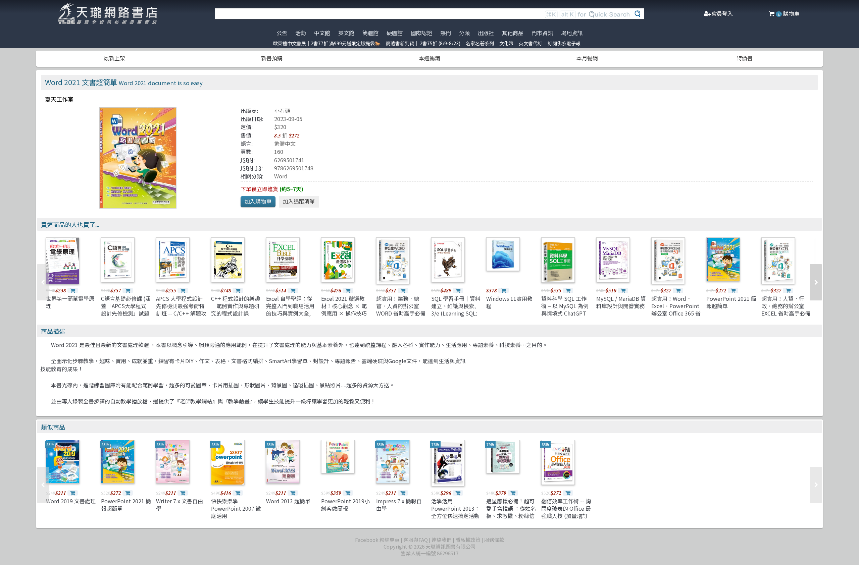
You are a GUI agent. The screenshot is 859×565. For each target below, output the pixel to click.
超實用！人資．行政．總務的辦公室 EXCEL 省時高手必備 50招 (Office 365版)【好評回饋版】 (785, 313)
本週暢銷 (429, 58)
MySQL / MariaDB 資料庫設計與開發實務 (621, 302)
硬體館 (395, 33)
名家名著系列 (480, 43)
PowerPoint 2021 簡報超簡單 (731, 302)
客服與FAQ (415, 539)
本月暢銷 (587, 58)
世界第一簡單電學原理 (70, 302)
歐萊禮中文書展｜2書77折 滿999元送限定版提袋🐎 (327, 43)
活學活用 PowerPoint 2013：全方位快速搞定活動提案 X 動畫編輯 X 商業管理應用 (455, 516)
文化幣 (506, 43)
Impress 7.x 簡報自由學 (399, 504)
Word (281, 176)
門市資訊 (542, 33)
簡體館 (370, 33)
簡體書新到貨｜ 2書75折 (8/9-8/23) (423, 43)
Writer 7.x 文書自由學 (179, 504)
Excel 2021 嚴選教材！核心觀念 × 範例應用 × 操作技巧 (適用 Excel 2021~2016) (344, 313)
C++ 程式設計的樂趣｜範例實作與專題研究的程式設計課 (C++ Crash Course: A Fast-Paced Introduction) (235, 317)
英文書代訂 (530, 43)
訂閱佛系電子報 (564, 43)
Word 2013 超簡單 (288, 501)
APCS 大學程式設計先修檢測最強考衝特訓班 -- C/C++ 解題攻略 (181, 309)
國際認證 (421, 33)
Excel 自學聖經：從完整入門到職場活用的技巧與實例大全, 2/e (290, 309)
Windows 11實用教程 (509, 302)
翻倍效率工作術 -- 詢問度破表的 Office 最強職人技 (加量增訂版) (566, 512)
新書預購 (272, 58)
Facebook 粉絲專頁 (377, 539)
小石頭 (282, 111)
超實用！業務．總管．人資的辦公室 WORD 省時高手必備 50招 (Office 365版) (400, 309)
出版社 (486, 33)
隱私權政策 (468, 539)
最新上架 (114, 58)
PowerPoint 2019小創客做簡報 (345, 504)
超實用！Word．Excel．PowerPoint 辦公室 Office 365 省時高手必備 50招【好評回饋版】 (676, 313)
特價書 (745, 58)
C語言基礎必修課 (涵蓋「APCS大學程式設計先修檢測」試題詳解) (126, 309)
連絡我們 (442, 539)
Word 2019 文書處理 (71, 501)
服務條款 (494, 539)
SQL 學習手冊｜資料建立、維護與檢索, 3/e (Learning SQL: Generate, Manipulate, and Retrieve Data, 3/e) (456, 317)
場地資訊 (572, 33)
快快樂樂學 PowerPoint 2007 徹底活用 (236, 508)
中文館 (322, 33)
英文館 (346, 33)
